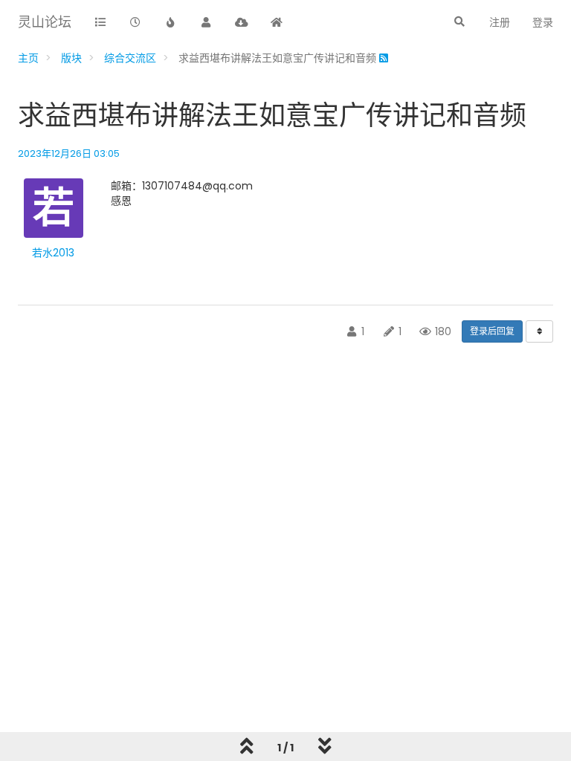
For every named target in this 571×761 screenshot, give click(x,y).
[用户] (207, 23)
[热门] (171, 23)
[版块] (100, 23)
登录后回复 (492, 331)
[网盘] (242, 23)
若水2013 (53, 252)
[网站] (277, 23)
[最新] (136, 23)
